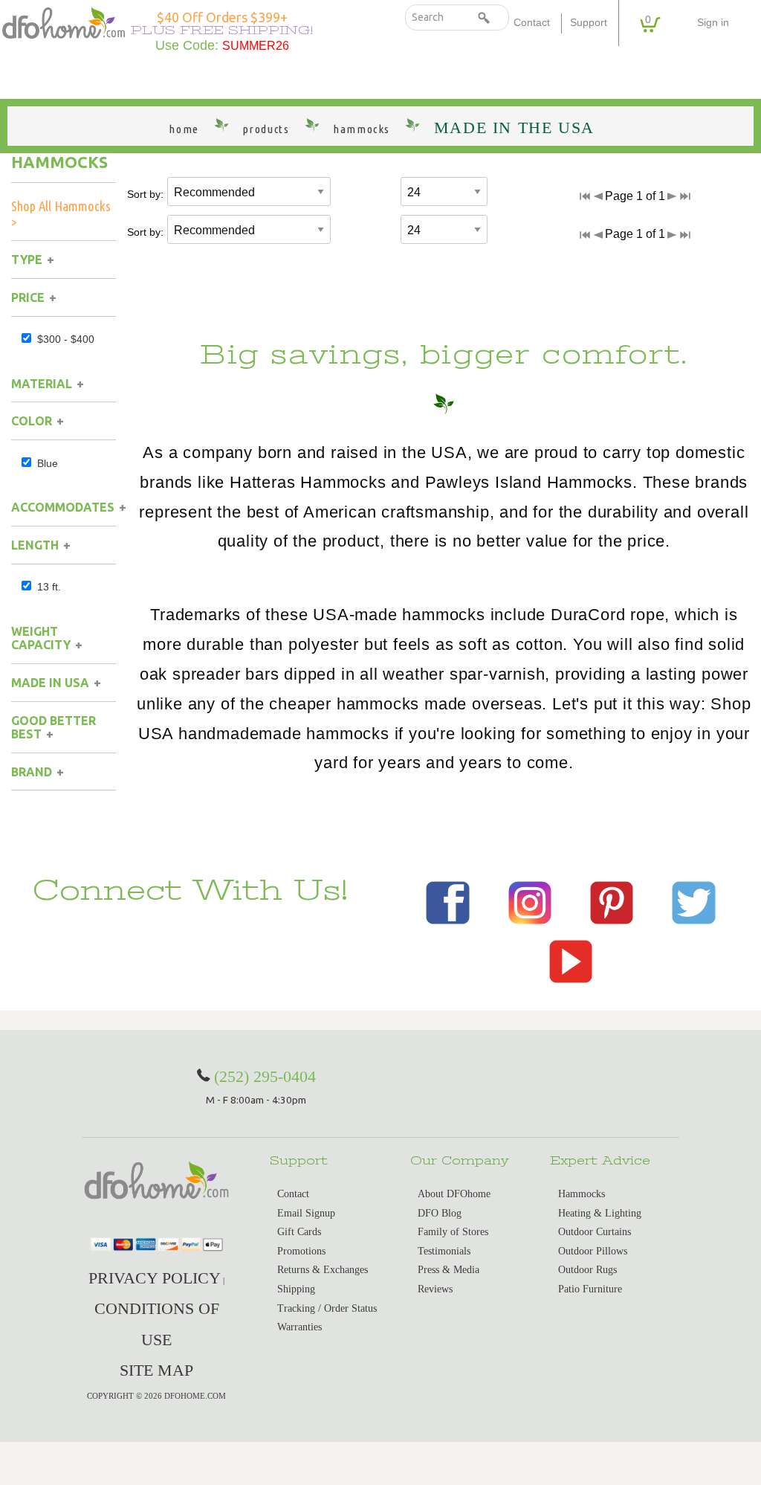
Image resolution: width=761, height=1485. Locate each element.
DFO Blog (440, 1213)
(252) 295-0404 (265, 1076)
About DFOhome (454, 1193)
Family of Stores (453, 1231)
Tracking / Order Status (327, 1308)
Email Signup (306, 1213)
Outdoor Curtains (594, 1231)
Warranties (299, 1327)
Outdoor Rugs (587, 1269)
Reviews (435, 1289)
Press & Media (448, 1269)
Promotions (301, 1251)
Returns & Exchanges (322, 1269)
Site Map (156, 1370)
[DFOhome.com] (63, 21)
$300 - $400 (65, 339)
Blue (47, 463)
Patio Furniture (590, 1289)
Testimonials (444, 1251)
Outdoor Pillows (592, 1251)
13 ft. (49, 587)
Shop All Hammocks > (61, 214)
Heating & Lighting (599, 1213)
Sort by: (145, 194)
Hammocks (59, 162)
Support (588, 22)
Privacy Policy (154, 1278)
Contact (532, 22)
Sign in (713, 22)
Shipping (296, 1289)
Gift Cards (299, 1231)
